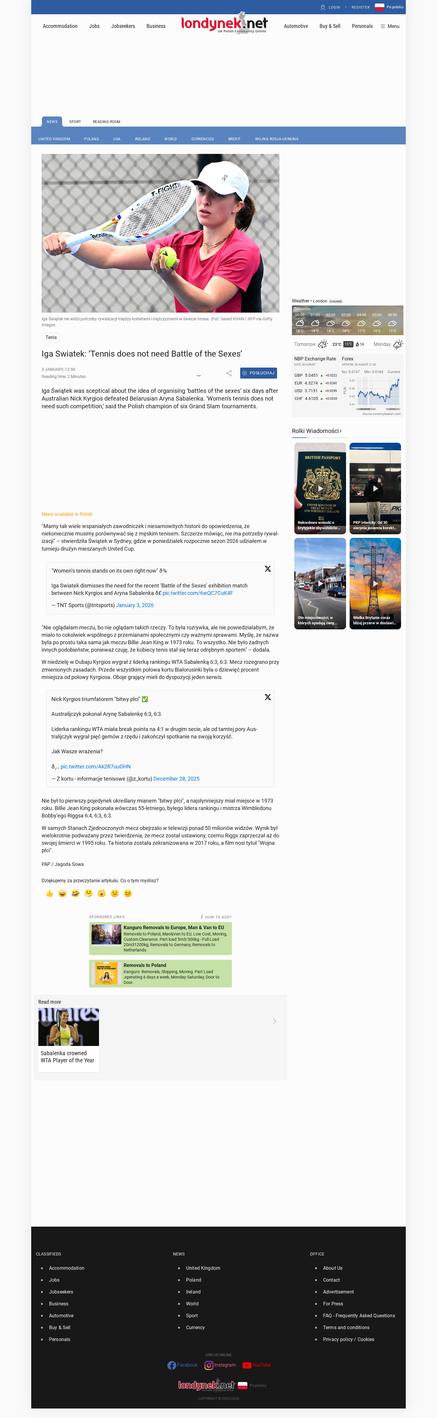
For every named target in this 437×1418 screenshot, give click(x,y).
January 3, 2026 (135, 605)
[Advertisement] (218, 61)
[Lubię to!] (49, 892)
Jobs (94, 26)
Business (156, 26)
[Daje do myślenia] (88, 892)
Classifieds (48, 1254)
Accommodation (60, 26)
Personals (362, 26)
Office (317, 1254)
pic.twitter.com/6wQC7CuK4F (198, 593)
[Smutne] (114, 892)
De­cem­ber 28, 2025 (176, 779)
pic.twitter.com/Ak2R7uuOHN (96, 766)
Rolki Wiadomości (315, 430)
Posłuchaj (262, 373)
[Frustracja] (127, 892)
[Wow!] (101, 892)
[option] (102, 1268)
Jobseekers (123, 26)
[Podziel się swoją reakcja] (198, 373)
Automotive (296, 26)
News (179, 1254)
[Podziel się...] (228, 373)
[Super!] (62, 892)
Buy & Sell (330, 26)
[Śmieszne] (75, 892)
